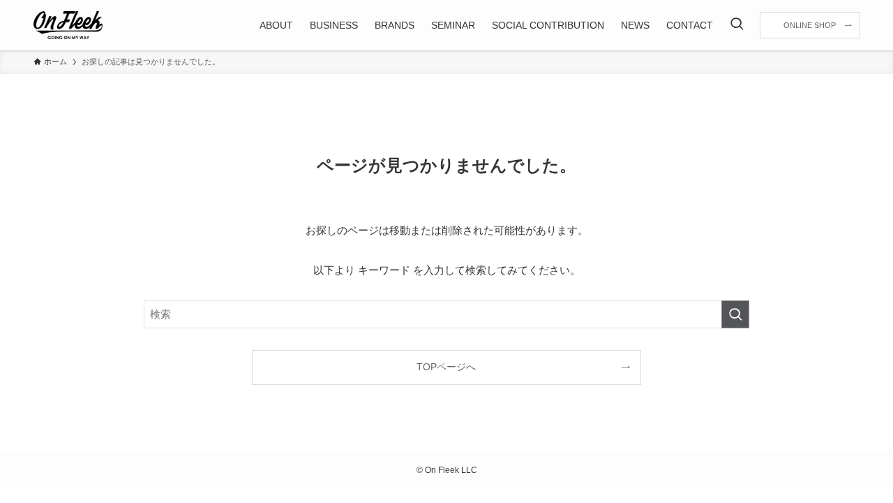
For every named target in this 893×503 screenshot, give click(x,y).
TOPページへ (446, 367)
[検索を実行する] (735, 314)
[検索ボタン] (736, 25)
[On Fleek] (68, 25)
